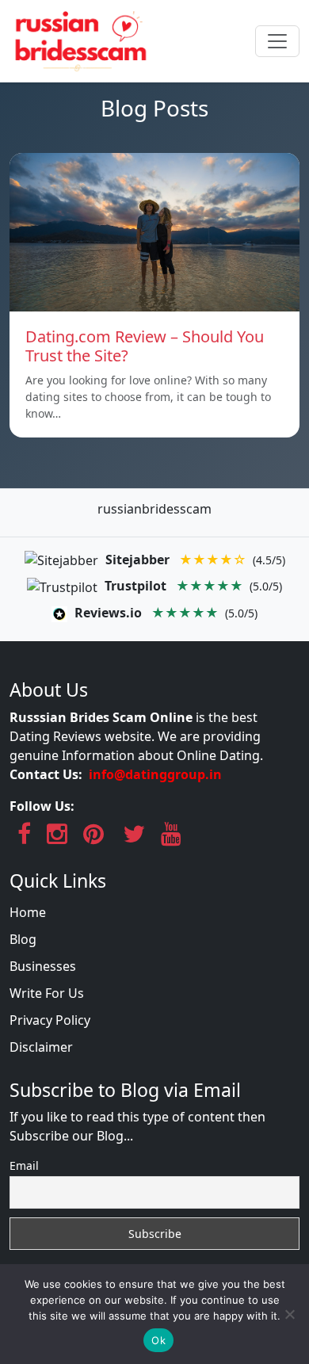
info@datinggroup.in (155, 774)
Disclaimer (41, 1047)
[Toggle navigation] (277, 41)
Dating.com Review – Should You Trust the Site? (144, 346)
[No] (289, 1314)
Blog (23, 939)
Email (24, 1165)
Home (28, 912)
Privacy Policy (50, 1020)
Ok (158, 1340)
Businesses (43, 966)
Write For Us (47, 993)
